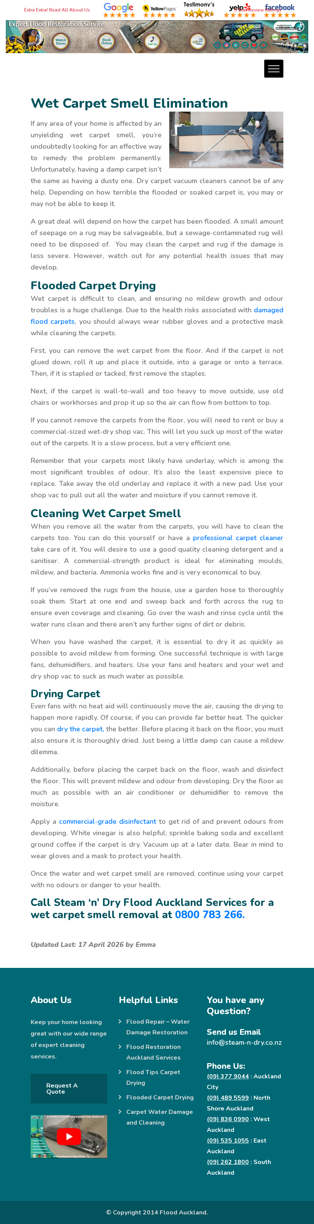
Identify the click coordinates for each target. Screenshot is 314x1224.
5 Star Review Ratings (257, 10)
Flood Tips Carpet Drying (153, 1077)
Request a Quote (62, 1088)
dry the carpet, (80, 729)
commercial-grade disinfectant (107, 821)
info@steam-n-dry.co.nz (244, 1042)
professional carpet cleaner (238, 537)
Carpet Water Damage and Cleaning (159, 1117)
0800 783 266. (210, 915)
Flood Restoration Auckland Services (153, 1052)
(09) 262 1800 (228, 1162)
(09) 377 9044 (228, 1076)
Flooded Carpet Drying (160, 1097)
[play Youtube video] (69, 1136)
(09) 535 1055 (228, 1140)
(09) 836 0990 (228, 1119)
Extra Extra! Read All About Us (56, 10)
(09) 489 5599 (228, 1098)
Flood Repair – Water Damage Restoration (158, 1027)
